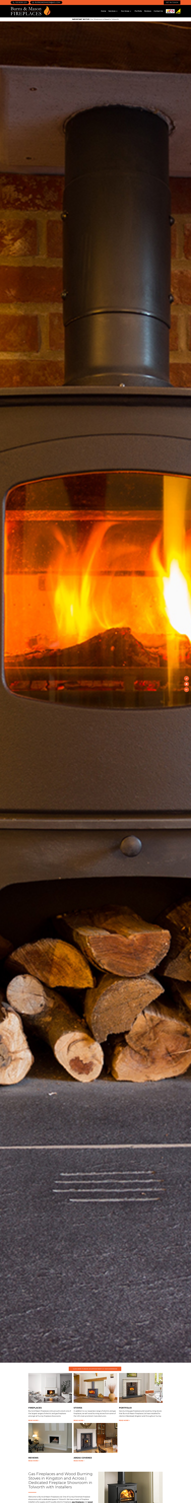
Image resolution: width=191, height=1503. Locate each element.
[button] (113, 11)
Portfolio (138, 11)
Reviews (147, 11)
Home (103, 11)
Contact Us (158, 11)
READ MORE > (33, 1420)
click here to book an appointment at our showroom (95, 1369)
